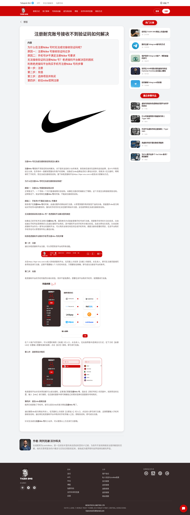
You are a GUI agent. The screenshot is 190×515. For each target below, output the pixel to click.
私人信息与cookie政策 (110, 477)
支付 (69, 473)
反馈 (69, 496)
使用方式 (36, 11)
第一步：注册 (35, 68)
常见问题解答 (48, 3)
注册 (166, 11)
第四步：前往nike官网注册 (43, 80)
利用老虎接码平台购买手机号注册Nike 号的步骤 (55, 64)
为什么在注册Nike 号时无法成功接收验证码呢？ (55, 47)
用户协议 (105, 473)
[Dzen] (34, 487)
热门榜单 (46, 11)
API (38, 3)
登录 (157, 11)
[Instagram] (22, 487)
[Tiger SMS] (24, 11)
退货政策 (105, 492)
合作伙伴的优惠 (87, 11)
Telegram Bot (25, 3)
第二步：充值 (35, 72)
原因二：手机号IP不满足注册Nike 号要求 (51, 55)
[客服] (183, 508)
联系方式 (98, 11)
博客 (76, 11)
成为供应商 (67, 11)
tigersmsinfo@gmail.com (95, 511)
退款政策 (105, 488)
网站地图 (105, 496)
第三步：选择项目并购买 (42, 76)
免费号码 (59, 3)
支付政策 (105, 481)
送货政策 (105, 485)
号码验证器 (56, 11)
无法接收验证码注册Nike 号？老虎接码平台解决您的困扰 (60, 59)
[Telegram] (28, 487)
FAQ (69, 481)
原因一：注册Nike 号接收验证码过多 (49, 51)
